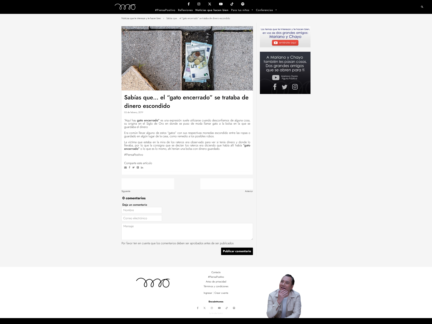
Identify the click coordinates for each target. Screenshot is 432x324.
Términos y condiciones (216, 286)
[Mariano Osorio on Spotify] (243, 4)
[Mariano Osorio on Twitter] (210, 4)
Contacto (216, 272)
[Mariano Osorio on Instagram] (199, 4)
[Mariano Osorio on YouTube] (221, 4)
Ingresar (208, 293)
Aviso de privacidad (216, 281)
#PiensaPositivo (165, 10)
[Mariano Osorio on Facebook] (188, 4)
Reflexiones (185, 10)
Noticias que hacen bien (211, 10)
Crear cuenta (221, 293)
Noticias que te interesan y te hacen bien (141, 18)
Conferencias (265, 10)
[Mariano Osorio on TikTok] (232, 4)
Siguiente (126, 191)
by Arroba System (216, 313)
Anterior (249, 191)
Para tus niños (240, 10)
